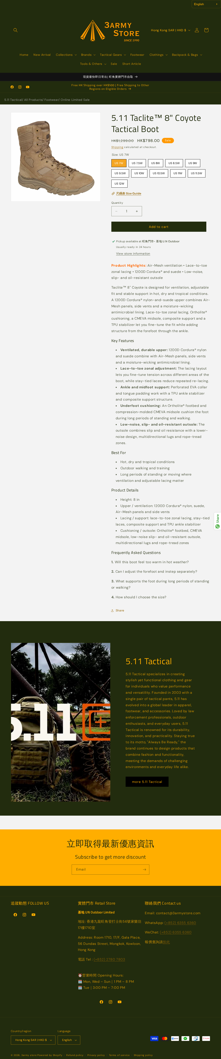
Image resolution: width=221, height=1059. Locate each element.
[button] (15, 30)
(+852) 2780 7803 (109, 959)
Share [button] (120, 610)
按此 (166, 942)
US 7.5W (137, 162)
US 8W (155, 162)
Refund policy (74, 1055)
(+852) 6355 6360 (180, 923)
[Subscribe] (144, 870)
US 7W (118, 162)
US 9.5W (120, 172)
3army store (29, 1055)
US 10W (139, 172)
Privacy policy (96, 1055)
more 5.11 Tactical (147, 782)
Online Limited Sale (75, 100)
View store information (133, 253)
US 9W (192, 162)
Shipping (117, 147)
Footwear (51, 100)
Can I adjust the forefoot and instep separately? (154, 571)
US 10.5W (158, 172)
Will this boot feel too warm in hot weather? (150, 562)
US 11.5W (196, 172)
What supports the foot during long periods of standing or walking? (160, 584)
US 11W (178, 172)
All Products (33, 100)
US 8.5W (174, 162)
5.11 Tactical (13, 100)
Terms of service (119, 1055)
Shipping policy (143, 1055)
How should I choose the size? (138, 597)
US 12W (119, 182)
